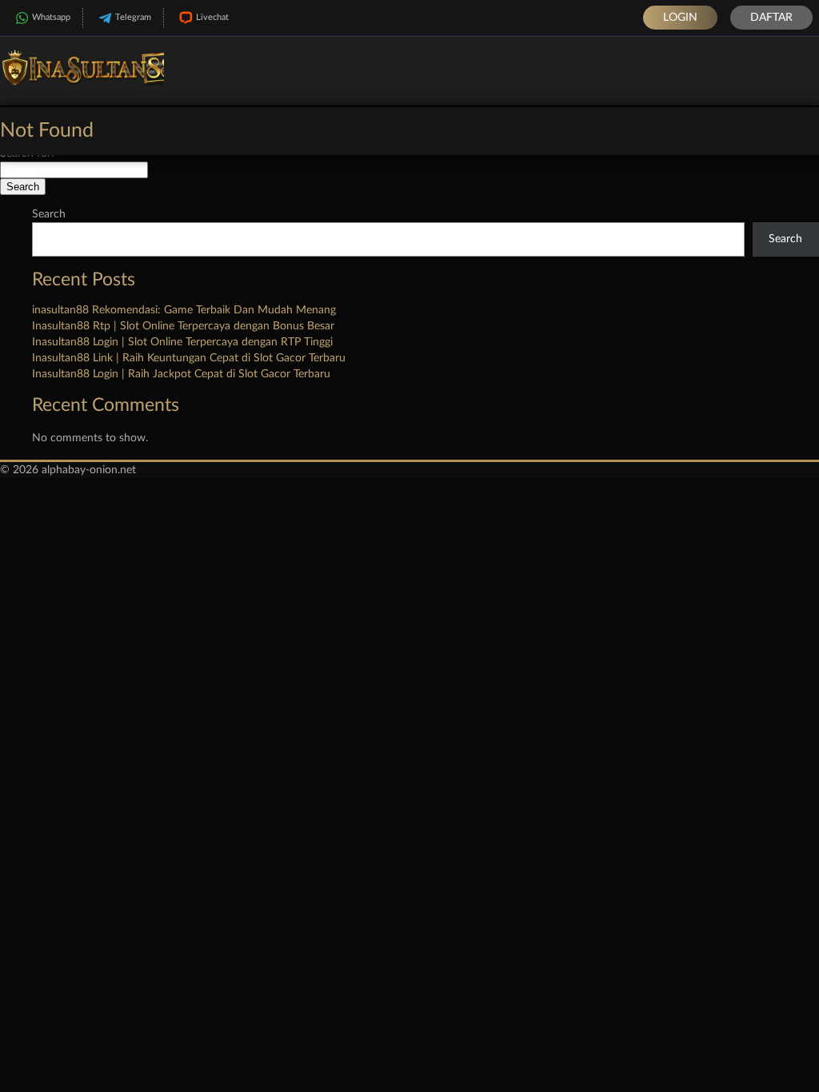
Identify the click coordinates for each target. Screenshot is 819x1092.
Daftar (771, 17)
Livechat (212, 17)
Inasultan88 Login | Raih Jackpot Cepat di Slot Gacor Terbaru (181, 374)
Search (49, 214)
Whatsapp (51, 17)
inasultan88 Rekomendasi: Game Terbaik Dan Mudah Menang (184, 310)
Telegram (133, 17)
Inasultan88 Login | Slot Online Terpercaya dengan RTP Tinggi (182, 342)
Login (680, 17)
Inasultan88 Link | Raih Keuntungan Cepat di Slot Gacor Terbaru (189, 358)
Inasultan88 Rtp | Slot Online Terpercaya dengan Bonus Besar (183, 326)
